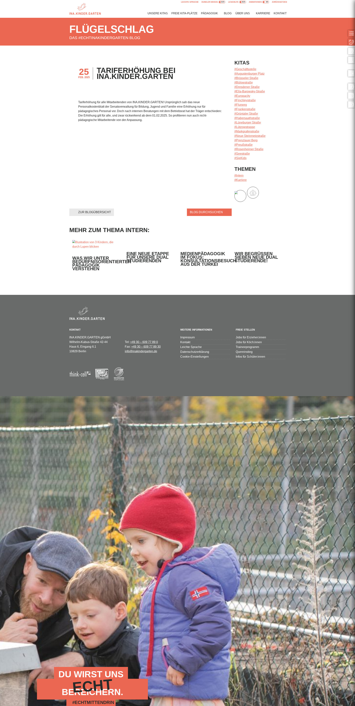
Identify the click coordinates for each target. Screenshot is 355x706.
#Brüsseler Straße (246, 78)
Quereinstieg (244, 351)
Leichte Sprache (190, 2)
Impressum (187, 337)
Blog (228, 13)
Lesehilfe (233, 2)
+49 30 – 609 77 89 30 (146, 346)
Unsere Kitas (158, 13)
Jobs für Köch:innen (249, 342)
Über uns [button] (242, 13)
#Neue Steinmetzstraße (250, 135)
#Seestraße (242, 153)
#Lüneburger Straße (247, 122)
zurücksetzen (279, 2)
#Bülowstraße (243, 82)
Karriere (263, 13)
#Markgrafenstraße (246, 131)
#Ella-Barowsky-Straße (249, 91)
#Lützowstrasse (244, 127)
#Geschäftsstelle (245, 69)
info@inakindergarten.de (141, 351)
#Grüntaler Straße (246, 113)
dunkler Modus (210, 2)
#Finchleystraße (245, 100)
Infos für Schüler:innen (250, 356)
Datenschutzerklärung (194, 351)
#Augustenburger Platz (249, 73)
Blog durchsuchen (206, 212)
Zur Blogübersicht (94, 212)
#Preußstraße (243, 144)
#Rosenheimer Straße (248, 149)
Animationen (255, 2)
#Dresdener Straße (247, 87)
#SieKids (240, 158)
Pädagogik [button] (209, 13)
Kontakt (280, 13)
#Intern (239, 175)
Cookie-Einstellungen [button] (194, 356)
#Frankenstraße (244, 109)
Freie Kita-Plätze (184, 13)
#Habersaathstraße (247, 118)
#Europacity (242, 95)
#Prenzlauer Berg (246, 140)
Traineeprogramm (247, 347)
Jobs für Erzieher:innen (251, 337)
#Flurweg (240, 104)
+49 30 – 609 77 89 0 (144, 342)
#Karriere (240, 180)
